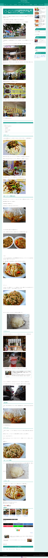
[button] (28, 526)
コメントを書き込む (18, 546)
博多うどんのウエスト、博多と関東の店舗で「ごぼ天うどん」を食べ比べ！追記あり (39, 56)
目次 (17, 122)
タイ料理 (13, 519)
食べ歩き (16, 519)
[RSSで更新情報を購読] (19, 530)
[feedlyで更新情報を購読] (17, 530)
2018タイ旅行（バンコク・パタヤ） (7, 519)
